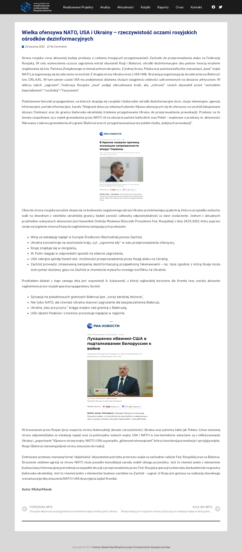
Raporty (163, 7)
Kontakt (196, 7)
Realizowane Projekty (78, 7)
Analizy (105, 7)
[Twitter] (220, 7)
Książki (145, 7)
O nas (180, 7)
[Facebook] (213, 7)
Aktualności (125, 7)
